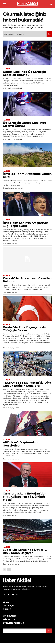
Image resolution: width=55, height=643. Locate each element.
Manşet (6, 69)
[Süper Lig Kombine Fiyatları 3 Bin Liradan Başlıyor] (27, 531)
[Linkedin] (17, 594)
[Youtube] (13, 594)
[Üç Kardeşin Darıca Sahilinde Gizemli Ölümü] (27, 104)
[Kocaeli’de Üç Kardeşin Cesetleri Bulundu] (27, 259)
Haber (6, 586)
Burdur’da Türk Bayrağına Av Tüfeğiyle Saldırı (24, 328)
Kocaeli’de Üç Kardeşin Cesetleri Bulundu (27, 280)
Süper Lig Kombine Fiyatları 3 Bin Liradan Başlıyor (25, 551)
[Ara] (49, 34)
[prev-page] (4, 569)
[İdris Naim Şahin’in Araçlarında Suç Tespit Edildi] (27, 204)
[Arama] (49, 631)
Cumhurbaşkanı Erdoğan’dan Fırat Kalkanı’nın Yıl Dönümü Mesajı (24, 496)
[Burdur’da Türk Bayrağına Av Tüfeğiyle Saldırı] (27, 308)
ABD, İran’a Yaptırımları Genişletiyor (20, 444)
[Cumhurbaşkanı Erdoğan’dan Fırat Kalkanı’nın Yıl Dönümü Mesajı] (27, 474)
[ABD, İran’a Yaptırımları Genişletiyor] (27, 423)
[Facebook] (8, 594)
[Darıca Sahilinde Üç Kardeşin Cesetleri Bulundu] (27, 53)
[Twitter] (4, 594)
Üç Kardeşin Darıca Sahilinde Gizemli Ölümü (24, 124)
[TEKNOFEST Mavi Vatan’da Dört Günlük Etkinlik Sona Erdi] (27, 363)
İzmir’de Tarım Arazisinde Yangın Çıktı (27, 175)
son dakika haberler (25, 586)
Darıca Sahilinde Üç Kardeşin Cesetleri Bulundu (24, 73)
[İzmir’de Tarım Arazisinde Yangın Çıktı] (27, 155)
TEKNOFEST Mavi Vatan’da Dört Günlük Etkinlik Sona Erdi (27, 384)
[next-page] (9, 569)
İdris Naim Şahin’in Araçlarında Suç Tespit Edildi (26, 224)
